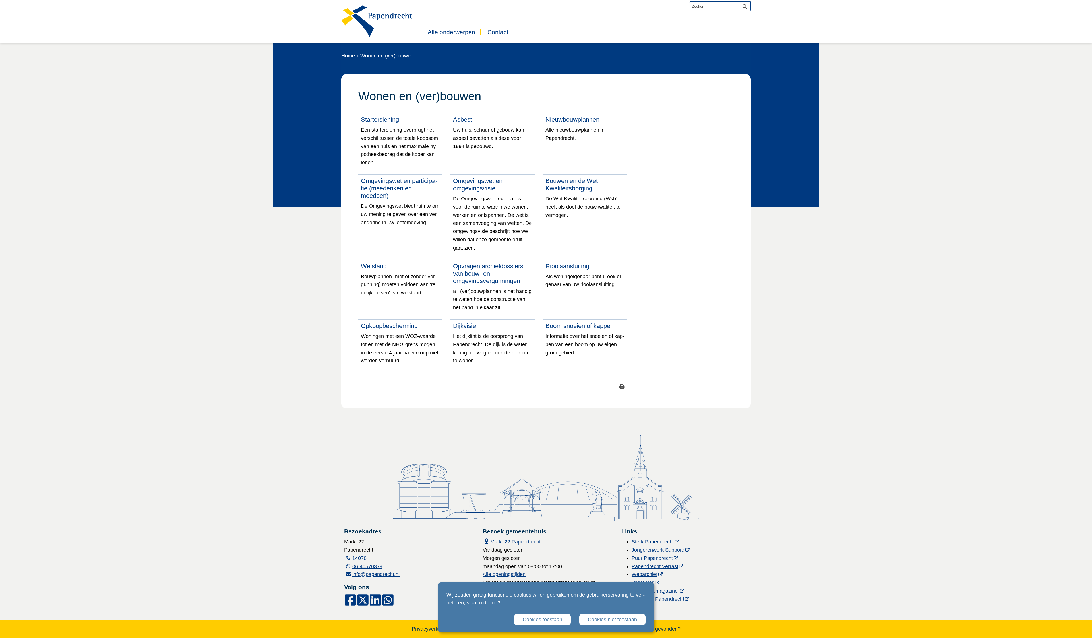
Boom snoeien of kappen (579, 325)
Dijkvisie (464, 325)
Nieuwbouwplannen (572, 119)
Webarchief (644, 574)
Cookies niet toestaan (612, 619)
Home (348, 56)
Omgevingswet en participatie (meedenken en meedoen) (399, 188)
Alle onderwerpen (451, 32)
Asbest (462, 119)
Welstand (374, 266)
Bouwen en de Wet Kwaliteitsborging (571, 184)
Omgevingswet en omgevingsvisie (477, 184)
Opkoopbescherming (389, 325)
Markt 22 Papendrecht (512, 541)
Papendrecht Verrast (655, 566)
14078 (359, 558)
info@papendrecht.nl (376, 574)
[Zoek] (745, 6)
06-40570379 (367, 566)
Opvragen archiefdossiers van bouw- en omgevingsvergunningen (488, 273)
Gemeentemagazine (655, 591)
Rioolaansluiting (567, 266)
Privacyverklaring (431, 629)
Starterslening (380, 119)
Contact (497, 32)
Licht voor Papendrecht (658, 599)
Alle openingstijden (504, 574)
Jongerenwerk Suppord (658, 550)
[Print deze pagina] (622, 387)
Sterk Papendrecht (653, 542)
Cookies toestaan (542, 619)
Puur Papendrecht (652, 558)
